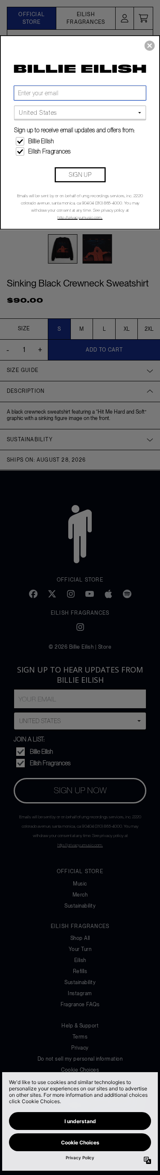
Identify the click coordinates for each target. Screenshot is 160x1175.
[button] (150, 45)
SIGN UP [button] (80, 174)
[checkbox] (81, 141)
